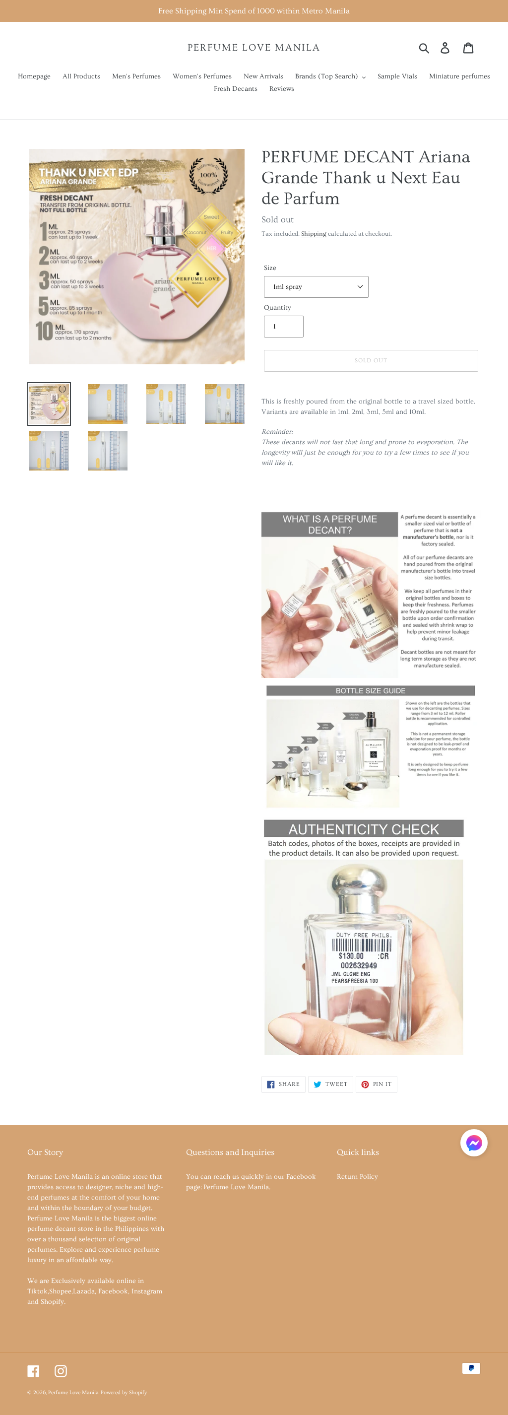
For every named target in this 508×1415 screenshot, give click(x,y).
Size (270, 268)
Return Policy (357, 1177)
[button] (474, 1144)
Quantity (277, 308)
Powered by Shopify (124, 1393)
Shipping (313, 233)
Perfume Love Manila (254, 47)
